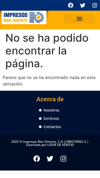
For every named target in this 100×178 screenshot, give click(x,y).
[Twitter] (82, 5)
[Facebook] (70, 5)
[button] (79, 18)
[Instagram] (94, 5)
